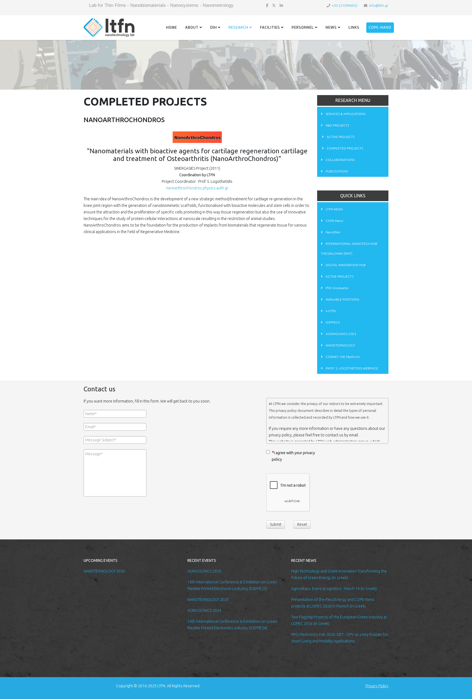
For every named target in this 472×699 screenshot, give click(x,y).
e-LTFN (330, 311)
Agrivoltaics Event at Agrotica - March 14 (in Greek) (334, 588)
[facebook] (267, 5)
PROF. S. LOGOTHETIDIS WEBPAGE (351, 368)
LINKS (354, 27)
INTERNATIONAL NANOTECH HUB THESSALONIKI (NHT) (349, 248)
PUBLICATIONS (336, 171)
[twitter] (274, 5)
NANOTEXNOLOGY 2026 (104, 571)
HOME (171, 27)
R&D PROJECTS (337, 125)
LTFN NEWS (334, 209)
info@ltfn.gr (378, 5)
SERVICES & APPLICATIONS (345, 114)
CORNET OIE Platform (342, 357)
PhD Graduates (337, 288)
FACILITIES (270, 27)
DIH (213, 27)
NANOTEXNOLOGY (340, 345)
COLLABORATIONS (340, 159)
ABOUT (192, 27)
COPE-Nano (380, 27)
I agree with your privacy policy (293, 456)
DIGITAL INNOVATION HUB (345, 265)
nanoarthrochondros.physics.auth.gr (197, 188)
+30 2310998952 (345, 5)
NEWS (331, 27)
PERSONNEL (303, 27)
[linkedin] (281, 5)
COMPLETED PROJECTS (344, 148)
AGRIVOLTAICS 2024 (204, 610)
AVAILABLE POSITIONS (342, 299)
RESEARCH (238, 27)
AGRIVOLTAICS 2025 (340, 334)
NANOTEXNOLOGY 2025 (208, 599)
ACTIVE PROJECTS (340, 137)
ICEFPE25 (332, 322)
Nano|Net (332, 232)
